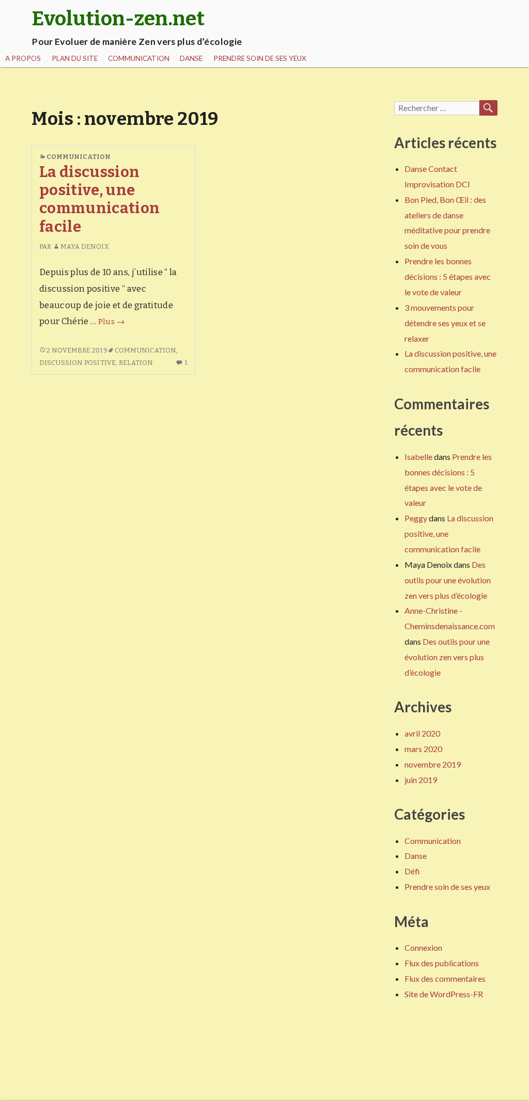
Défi (412, 871)
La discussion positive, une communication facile (99, 199)
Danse (191, 58)
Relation (136, 362)
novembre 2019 (432, 764)
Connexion (423, 947)
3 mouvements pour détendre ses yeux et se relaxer (445, 322)
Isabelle (418, 456)
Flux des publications (441, 963)
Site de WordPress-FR (443, 994)
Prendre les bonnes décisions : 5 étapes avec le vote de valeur (447, 276)
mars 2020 (423, 749)
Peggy (415, 518)
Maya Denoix (84, 246)
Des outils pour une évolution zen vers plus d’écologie (447, 580)
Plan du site (75, 58)
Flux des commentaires (445, 978)
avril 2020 (422, 733)
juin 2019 (420, 780)
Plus (111, 321)
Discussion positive (77, 362)
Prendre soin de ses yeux (259, 58)
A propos (23, 58)
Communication (138, 58)
